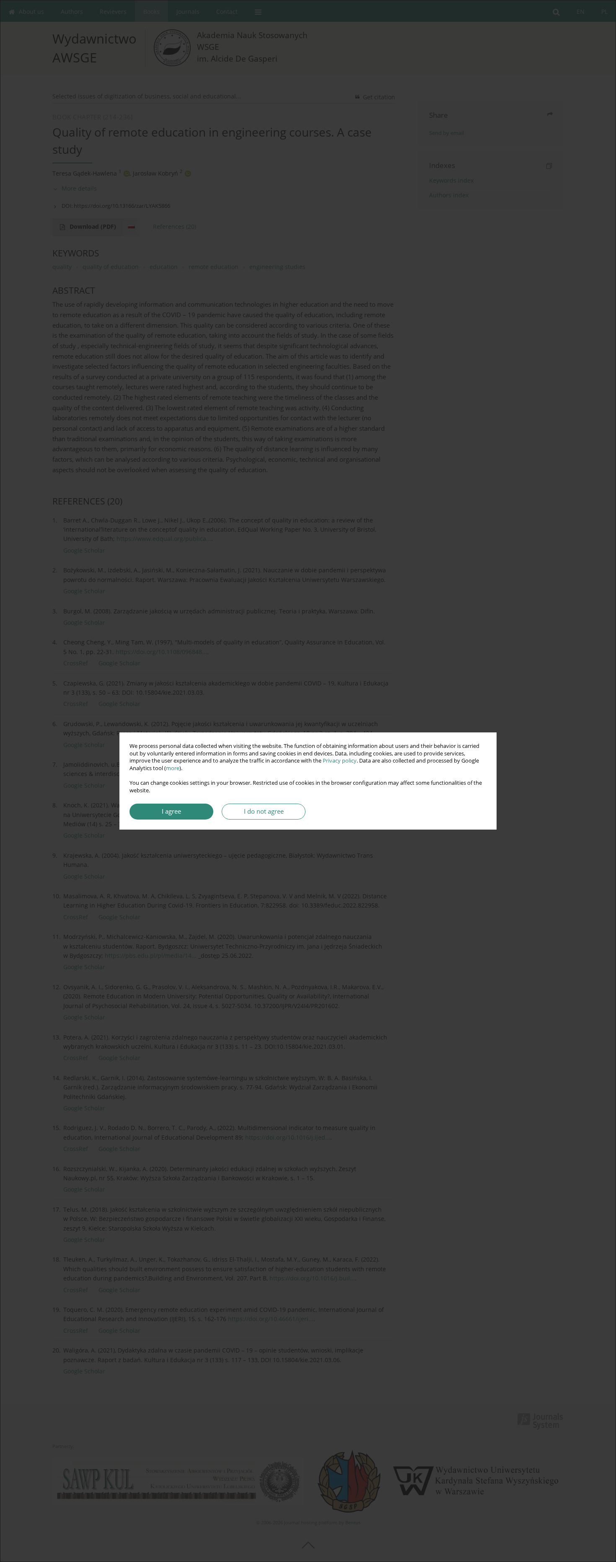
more (172, 768)
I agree (171, 811)
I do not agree (264, 811)
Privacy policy (340, 760)
